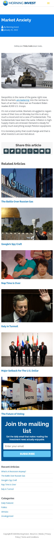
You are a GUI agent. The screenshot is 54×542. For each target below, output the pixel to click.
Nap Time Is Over (10, 283)
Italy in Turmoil (9, 326)
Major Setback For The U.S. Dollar (20, 370)
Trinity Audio (28, 46)
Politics (4, 507)
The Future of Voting (12, 414)
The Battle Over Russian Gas (17, 201)
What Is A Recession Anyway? (13, 471)
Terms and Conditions (30, 537)
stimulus (4, 511)
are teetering (22, 100)
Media (41, 534)
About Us (33, 534)
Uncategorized (7, 516)
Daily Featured (7, 503)
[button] (6, 151)
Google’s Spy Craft (11, 244)
